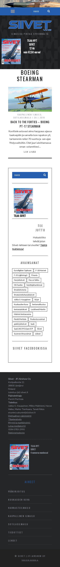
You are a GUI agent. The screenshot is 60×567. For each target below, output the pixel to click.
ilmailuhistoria (20, 290)
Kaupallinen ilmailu (29, 114)
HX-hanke (18, 285)
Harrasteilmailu (19, 507)
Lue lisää (30, 152)
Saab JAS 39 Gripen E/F (23, 329)
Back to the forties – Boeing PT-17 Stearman (30, 124)
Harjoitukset (19, 280)
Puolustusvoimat (37, 319)
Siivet (39, 329)
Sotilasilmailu (22, 117)
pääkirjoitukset (20, 324)
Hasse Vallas (34, 280)
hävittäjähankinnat (34, 285)
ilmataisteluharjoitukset (24, 295)
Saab (32, 324)
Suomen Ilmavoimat (22, 334)
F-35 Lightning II (20, 275)
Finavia (34, 275)
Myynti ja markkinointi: (19, 422)
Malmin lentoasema (22, 314)
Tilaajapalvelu (15, 419)
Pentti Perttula (20, 319)
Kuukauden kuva (21, 304)
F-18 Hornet (41, 270)
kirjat (37, 299)
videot (37, 334)
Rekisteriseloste (16, 432)
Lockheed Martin (38, 309)
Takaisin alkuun (29, 560)
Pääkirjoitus (16, 491)
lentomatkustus (39, 304)
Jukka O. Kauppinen (22, 299)
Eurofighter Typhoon (23, 270)
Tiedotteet (15, 532)
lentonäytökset (20, 309)
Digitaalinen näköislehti (19, 415)
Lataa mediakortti (17, 426)
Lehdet (12, 540)
